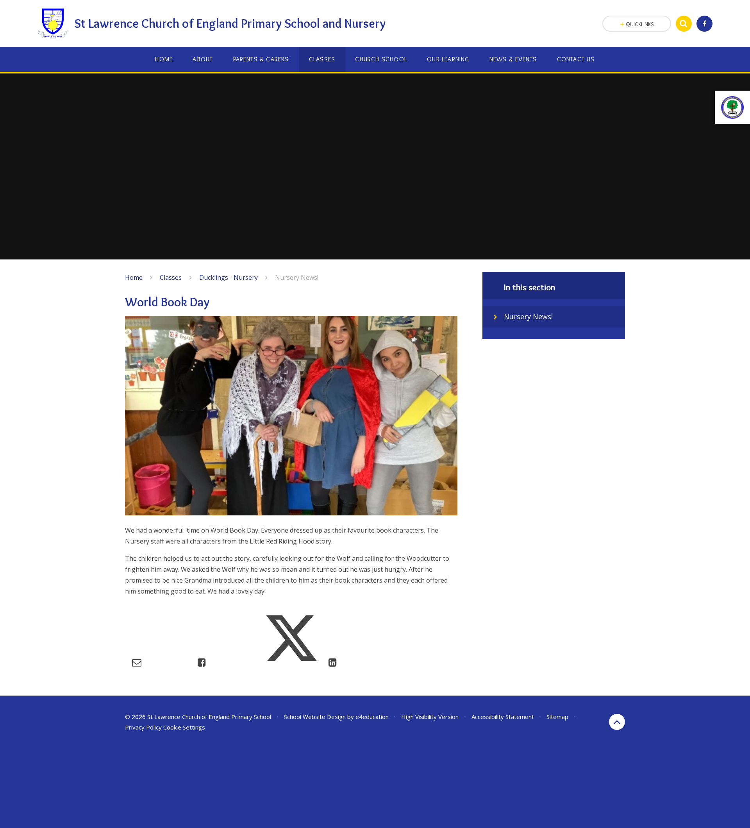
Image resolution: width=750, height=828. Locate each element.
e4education (372, 717)
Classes (171, 277)
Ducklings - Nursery (228, 277)
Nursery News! (296, 277)
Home (134, 277)
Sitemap (557, 717)
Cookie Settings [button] (184, 727)
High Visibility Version (430, 717)
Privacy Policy (143, 727)
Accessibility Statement (502, 717)
